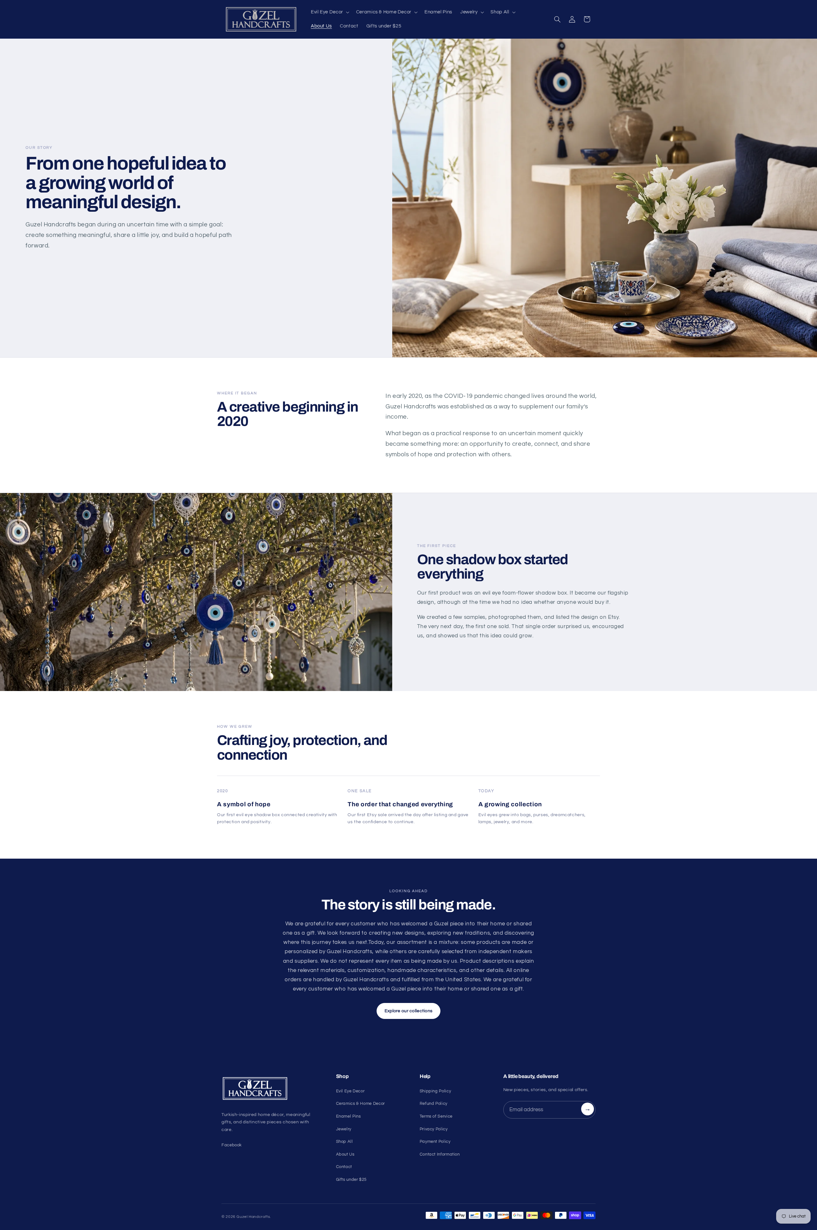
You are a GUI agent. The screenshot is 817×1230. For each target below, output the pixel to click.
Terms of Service (436, 1116)
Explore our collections (408, 1011)
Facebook (231, 1145)
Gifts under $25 (351, 1179)
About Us (345, 1154)
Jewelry (343, 1129)
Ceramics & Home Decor (360, 1103)
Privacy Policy (434, 1129)
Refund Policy (433, 1103)
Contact (344, 1167)
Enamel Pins (348, 1116)
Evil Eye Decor (350, 1091)
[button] (329, 12)
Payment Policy (435, 1141)
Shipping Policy (435, 1091)
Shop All (344, 1141)
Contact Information (440, 1154)
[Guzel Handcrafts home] (271, 1088)
